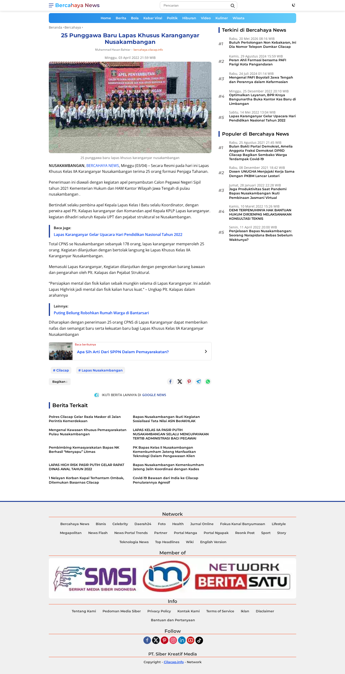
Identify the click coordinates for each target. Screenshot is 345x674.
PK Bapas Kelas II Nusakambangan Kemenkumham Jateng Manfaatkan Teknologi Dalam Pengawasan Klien (164, 451)
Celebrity (120, 524)
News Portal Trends (131, 533)
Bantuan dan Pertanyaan (173, 620)
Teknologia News (134, 542)
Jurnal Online (202, 524)
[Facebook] (147, 640)
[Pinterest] (164, 640)
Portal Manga (185, 533)
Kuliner (221, 18)
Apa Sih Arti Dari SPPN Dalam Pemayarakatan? (123, 352)
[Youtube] (190, 640)
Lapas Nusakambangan (102, 370)
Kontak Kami (188, 611)
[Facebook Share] (170, 381)
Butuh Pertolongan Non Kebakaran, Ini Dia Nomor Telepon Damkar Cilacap (262, 44)
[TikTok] (199, 640)
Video (206, 18)
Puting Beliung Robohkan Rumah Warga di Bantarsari (101, 312)
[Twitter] (179, 381)
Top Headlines (167, 542)
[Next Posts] (206, 352)
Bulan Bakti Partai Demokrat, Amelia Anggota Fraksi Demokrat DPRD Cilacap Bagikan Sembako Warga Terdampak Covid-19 (261, 152)
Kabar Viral (152, 18)
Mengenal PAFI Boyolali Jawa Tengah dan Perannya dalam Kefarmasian (261, 80)
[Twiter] (156, 640)
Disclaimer (265, 611)
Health (178, 524)
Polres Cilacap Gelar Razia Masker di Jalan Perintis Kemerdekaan (85, 419)
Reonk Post (245, 533)
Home (106, 18)
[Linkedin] (182, 640)
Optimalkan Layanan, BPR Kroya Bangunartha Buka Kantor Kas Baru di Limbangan (262, 99)
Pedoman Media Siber (122, 611)
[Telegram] (198, 381)
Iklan (245, 611)
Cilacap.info (174, 662)
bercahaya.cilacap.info (148, 49)
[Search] (232, 5)
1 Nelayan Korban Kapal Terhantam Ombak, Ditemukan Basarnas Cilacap (86, 480)
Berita (121, 18)
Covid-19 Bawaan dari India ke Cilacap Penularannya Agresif (165, 480)
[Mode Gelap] (293, 4)
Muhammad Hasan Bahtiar (112, 50)
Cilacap (62, 370)
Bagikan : (59, 381)
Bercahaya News (77, 5)
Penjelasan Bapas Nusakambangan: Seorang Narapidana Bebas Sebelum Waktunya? (261, 235)
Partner (160, 533)
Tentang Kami (84, 611)
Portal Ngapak (216, 533)
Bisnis (101, 524)
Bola (135, 18)
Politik (172, 18)
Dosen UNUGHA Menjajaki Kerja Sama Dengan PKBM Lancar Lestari (262, 174)
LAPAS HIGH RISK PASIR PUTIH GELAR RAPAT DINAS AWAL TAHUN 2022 (86, 467)
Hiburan (189, 18)
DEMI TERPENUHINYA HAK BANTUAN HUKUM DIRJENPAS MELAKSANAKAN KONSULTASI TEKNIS (260, 214)
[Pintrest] (189, 381)
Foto (162, 524)
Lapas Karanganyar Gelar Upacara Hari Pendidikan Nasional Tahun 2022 (118, 234)
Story (281, 533)
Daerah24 (142, 524)
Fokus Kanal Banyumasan (242, 524)
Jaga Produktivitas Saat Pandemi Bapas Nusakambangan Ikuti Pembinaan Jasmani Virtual (258, 193)
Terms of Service (220, 611)
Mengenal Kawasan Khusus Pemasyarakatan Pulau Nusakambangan (87, 432)
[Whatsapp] (207, 381)
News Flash (98, 533)
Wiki (190, 542)
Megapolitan (71, 533)
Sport (266, 533)
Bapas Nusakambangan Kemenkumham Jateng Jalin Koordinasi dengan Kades (168, 467)
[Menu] (52, 5)
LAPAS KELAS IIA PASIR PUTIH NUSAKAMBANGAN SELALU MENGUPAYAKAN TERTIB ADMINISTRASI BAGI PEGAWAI (171, 434)
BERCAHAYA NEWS (102, 165)
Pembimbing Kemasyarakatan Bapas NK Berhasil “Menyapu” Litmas (84, 449)
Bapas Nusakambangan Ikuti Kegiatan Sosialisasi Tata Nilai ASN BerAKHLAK (166, 419)
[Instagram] (173, 640)
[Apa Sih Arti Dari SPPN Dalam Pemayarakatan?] (61, 350)
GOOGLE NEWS (154, 395)
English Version (213, 542)
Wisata (239, 18)
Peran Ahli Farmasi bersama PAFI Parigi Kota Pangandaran (257, 62)
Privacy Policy (159, 611)
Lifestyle (279, 524)
